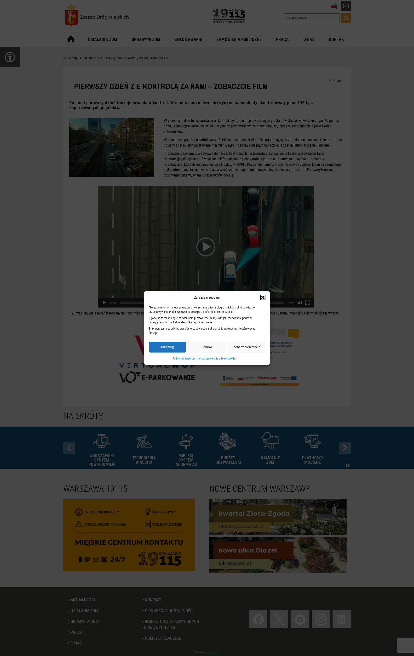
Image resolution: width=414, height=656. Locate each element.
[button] (262, 297)
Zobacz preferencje (246, 347)
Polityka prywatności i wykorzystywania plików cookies (204, 358)
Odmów (207, 347)
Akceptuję (167, 347)
